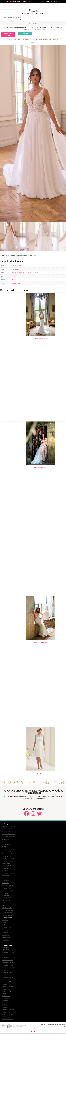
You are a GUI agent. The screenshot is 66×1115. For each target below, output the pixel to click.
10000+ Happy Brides (56, 28)
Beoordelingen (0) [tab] (22, 255)
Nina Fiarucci (5, 905)
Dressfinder (25, 33)
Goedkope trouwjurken (28, 40)
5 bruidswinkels (40, 30)
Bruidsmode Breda (7, 960)
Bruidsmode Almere (8, 952)
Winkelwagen (56, 1)
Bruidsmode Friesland (8, 957)
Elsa (3, 903)
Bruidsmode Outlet (7, 965)
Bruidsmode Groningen (8, 962)
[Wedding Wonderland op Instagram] (33, 812)
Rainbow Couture (7, 915)
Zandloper (36, 273)
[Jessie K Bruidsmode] (6, 782)
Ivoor (13, 276)
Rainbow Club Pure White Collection (7, 912)
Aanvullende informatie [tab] (8, 255)
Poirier (4, 922)
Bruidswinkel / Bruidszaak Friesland (8, 971)
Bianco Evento (16, 269)
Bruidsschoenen (6, 927)
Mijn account (45, 1)
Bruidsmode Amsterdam (5, 949)
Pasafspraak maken (24, 1)
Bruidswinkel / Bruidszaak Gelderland (8, 981)
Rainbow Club (6, 900)
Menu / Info (34, 23)
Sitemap (57, 1027)
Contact (13, 1)
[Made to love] (46, 782)
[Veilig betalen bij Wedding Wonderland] (16, 1026)
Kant (19, 283)
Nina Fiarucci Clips (7, 908)
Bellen (6, 1)
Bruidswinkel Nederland (9, 968)
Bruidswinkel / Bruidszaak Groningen (8, 985)
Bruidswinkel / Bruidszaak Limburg (7, 997)
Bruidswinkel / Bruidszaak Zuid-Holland (7, 991)
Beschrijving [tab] (33, 255)
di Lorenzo (5, 920)
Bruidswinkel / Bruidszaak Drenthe (7, 976)
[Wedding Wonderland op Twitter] (39, 812)
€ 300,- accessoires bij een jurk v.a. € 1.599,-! (20, 28)
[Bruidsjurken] (33, 782)
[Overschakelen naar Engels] (34, 1032)
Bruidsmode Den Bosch (9, 955)
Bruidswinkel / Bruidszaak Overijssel (8, 1008)
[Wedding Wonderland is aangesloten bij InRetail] (3, 1026)
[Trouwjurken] (19, 782)
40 (20, 266)
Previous (1, 782)
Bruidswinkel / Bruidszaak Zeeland (7, 1018)
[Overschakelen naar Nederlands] (31, 1032)
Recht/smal (29, 273)
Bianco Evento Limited (14, 40)
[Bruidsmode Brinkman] (59, 782)
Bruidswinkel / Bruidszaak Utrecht (7, 1013)
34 (13, 266)
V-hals (14, 280)
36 (15, 266)
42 (22, 266)
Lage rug (14, 283)
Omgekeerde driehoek (18, 273)
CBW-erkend (42, 28)
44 (24, 266)
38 (17, 266)
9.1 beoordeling (27, 30)
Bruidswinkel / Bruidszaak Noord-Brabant (7, 1003)
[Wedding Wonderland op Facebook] (26, 812)
